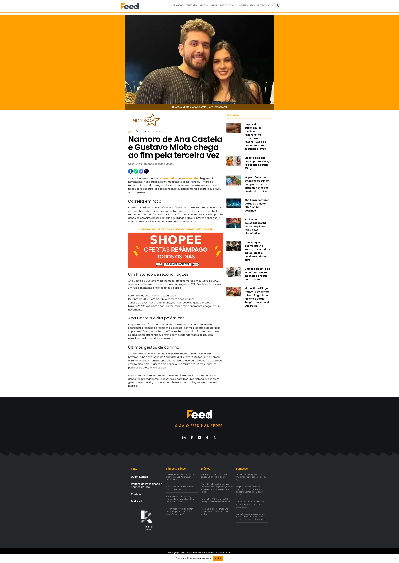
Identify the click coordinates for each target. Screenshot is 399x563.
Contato (136, 494)
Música (204, 5)
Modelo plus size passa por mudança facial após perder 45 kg (258, 163)
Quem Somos (139, 476)
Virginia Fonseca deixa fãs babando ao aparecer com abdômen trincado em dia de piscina (257, 184)
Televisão (191, 5)
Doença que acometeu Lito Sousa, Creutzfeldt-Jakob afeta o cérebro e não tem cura (257, 251)
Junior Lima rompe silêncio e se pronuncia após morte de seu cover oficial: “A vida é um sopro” (251, 517)
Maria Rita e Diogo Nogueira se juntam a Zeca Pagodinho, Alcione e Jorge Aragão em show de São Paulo (257, 297)
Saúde (213, 5)
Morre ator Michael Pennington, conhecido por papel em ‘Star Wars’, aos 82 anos (180, 499)
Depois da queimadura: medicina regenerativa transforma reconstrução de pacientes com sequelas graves (255, 137)
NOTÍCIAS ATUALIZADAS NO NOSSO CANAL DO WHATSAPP (176, 229)
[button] (277, 5)
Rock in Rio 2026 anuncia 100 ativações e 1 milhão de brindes (215, 500)
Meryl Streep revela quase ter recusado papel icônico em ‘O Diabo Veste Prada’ (180, 511)
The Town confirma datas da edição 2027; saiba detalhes (257, 205)
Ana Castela (189, 178)
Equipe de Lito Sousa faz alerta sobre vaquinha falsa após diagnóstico (255, 226)
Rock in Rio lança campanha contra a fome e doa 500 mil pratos (214, 511)
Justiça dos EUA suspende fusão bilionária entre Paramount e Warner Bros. (181, 477)
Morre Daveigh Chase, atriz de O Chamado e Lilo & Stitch (180, 488)
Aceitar (218, 558)
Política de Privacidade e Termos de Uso (146, 485)
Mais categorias (260, 5)
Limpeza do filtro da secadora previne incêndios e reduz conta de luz (257, 274)
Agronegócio (228, 5)
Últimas (243, 5)
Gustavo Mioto (168, 178)
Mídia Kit (136, 501)
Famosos (178, 5)
